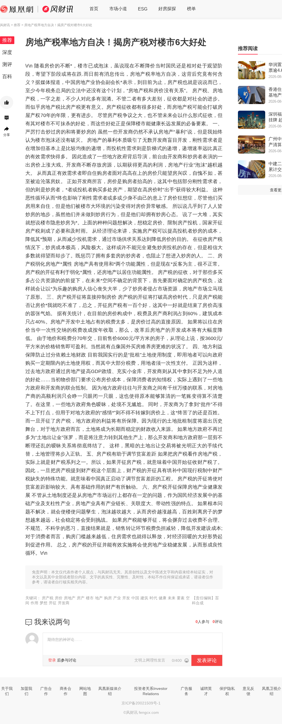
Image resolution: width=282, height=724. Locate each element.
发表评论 (207, 660)
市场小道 (118, 8)
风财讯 (5, 25)
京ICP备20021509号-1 (141, 703)
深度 (7, 52)
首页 (94, 8)
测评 (7, 64)
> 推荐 (15, 25)
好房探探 (167, 8)
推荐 (7, 40)
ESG (142, 9)
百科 (7, 76)
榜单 (191, 8)
